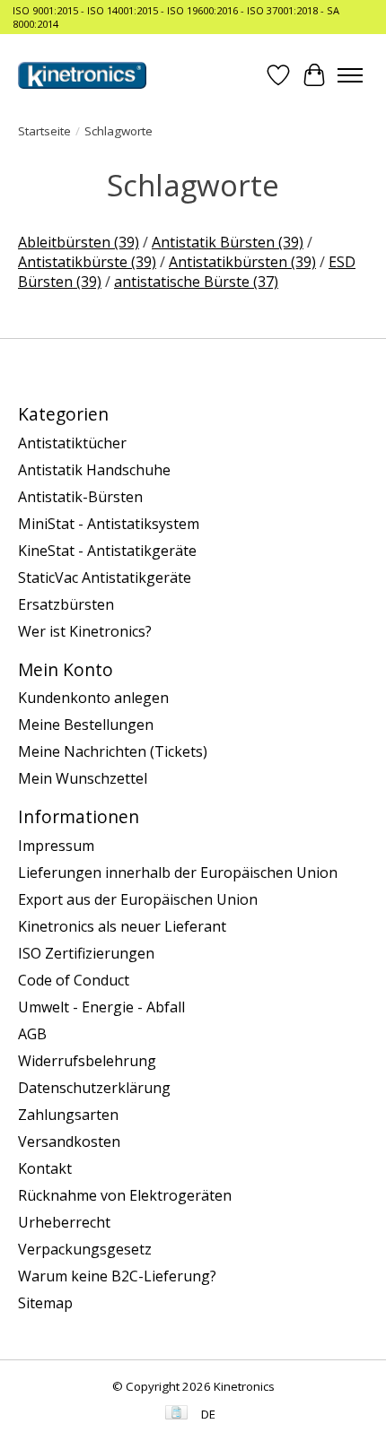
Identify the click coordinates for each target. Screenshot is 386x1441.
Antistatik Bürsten (227, 242)
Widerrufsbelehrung (87, 1061)
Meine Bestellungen (86, 724)
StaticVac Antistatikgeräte (104, 577)
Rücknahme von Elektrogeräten (125, 1195)
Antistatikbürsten (242, 262)
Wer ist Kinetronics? (85, 631)
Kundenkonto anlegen (93, 697)
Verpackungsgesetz (85, 1249)
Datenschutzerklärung (94, 1088)
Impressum (56, 845)
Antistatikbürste (87, 262)
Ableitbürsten (78, 242)
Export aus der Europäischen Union (138, 899)
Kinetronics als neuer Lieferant (122, 926)
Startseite (44, 131)
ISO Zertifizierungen (86, 953)
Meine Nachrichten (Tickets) (112, 751)
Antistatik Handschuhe (94, 470)
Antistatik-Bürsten (80, 497)
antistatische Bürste (196, 281)
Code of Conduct (73, 980)
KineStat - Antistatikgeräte (107, 550)
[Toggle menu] (350, 75)
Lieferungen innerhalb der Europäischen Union (178, 872)
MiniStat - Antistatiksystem (108, 524)
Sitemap (45, 1303)
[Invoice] (176, 1414)
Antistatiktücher (72, 443)
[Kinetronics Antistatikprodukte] (82, 75)
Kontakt (45, 1168)
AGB (32, 1034)
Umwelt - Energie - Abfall (101, 1007)
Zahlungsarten (68, 1114)
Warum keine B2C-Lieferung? (117, 1276)
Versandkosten (69, 1141)
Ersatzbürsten (66, 604)
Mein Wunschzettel (82, 778)
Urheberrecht (64, 1222)
